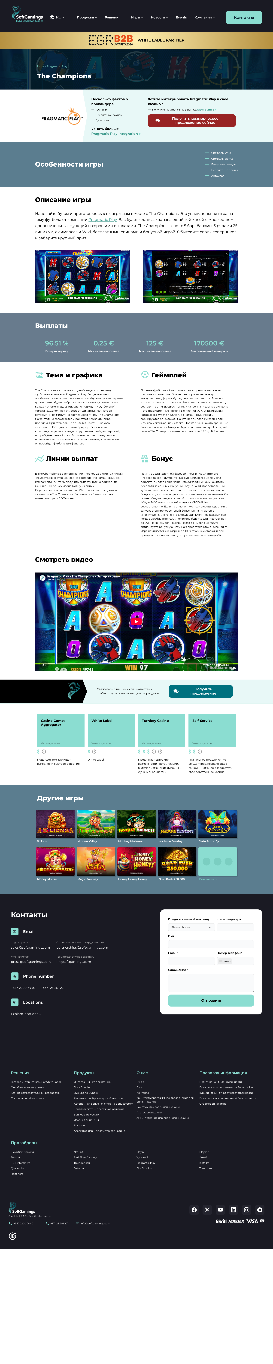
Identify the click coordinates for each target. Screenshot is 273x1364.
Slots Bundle (82, 1087)
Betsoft (15, 1157)
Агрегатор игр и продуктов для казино (99, 1130)
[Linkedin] (233, 1210)
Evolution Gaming (22, 1152)
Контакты (244, 17)
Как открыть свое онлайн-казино (158, 1107)
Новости (158, 17)
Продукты (85, 17)
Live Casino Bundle (86, 1092)
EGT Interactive (20, 1162)
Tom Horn (205, 1168)
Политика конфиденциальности (220, 1081)
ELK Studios (144, 1168)
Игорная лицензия (86, 1119)
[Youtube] (220, 1210)
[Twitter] (207, 1210)
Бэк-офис (80, 1125)
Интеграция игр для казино (92, 1081)
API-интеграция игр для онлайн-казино (162, 1117)
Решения (112, 17)
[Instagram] (246, 1210)
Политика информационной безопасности (227, 1098)
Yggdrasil (142, 1157)
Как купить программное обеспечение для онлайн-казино (165, 1099)
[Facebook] (194, 1210)
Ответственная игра (212, 1103)
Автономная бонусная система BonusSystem (103, 1103)
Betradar (79, 1168)
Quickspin (17, 1168)
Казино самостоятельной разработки (36, 1092)
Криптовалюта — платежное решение (99, 1109)
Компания (203, 17)
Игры (41, 66)
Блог (139, 1087)
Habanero (17, 1173)
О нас (140, 1081)
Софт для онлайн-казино (27, 1098)
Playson (204, 1152)
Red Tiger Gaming (85, 1157)
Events (181, 17)
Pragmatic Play (57, 66)
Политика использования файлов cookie (226, 1087)
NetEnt (78, 1152)
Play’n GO (142, 1152)
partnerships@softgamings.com (82, 947)
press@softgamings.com (31, 962)
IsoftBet (204, 1162)
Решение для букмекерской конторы (98, 1098)
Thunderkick (82, 1162)
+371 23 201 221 (54, 988)
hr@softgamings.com (73, 962)
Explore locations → (26, 1014)
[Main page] (29, 14)
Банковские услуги (86, 1114)
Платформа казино (149, 1112)
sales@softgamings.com (30, 947)
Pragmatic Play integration (114, 134)
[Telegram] (259, 1210)
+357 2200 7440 (23, 988)
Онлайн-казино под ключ (28, 1087)
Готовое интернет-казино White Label (36, 1081)
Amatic (203, 1157)
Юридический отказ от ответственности (226, 1092)
